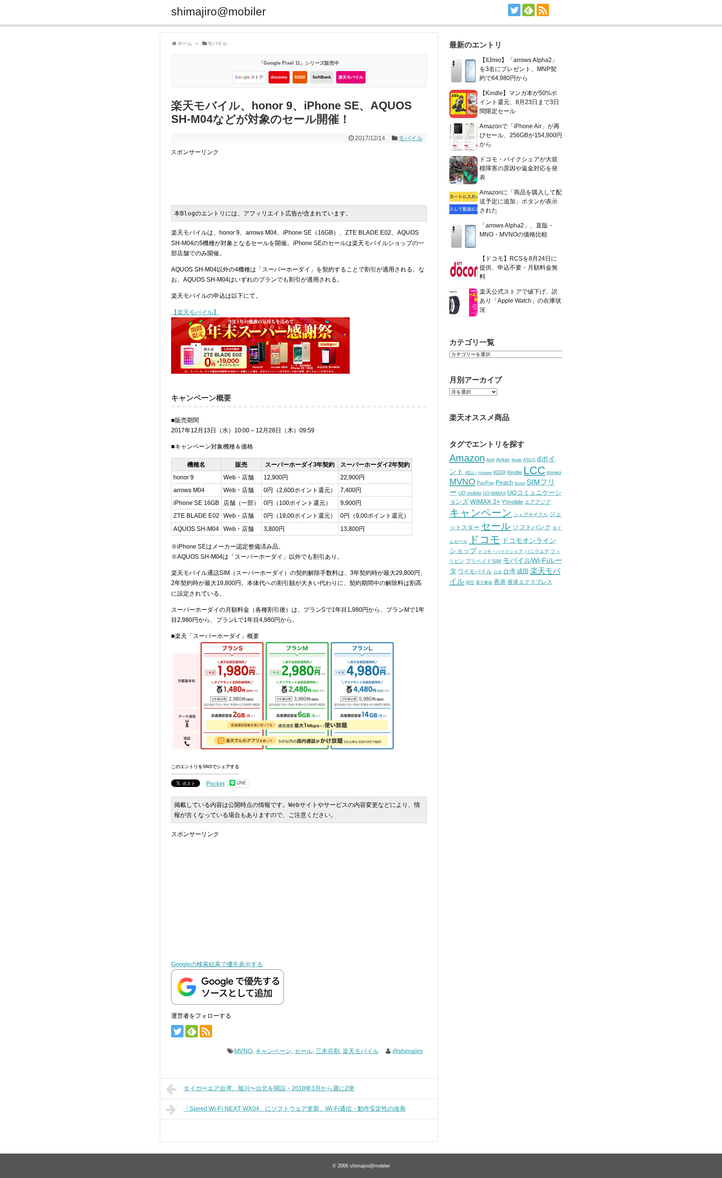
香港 (500, 582)
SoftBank (321, 77)
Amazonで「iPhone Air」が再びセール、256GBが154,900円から (520, 135)
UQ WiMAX (494, 493)
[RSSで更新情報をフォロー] (543, 10)
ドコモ (485, 539)
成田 (523, 571)
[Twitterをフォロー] (514, 10)
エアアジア (538, 502)
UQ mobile (469, 493)
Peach (504, 482)
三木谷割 (327, 1051)
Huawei (485, 472)
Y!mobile (512, 502)
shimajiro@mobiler (218, 11)
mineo (554, 472)
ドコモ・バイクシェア (500, 551)
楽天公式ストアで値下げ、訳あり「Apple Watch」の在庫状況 (520, 300)
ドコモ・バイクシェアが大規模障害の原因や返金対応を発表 (518, 168)
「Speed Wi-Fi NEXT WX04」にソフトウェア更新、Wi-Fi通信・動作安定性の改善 (295, 1108)
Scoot (519, 483)
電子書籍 (484, 582)
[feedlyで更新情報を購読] (528, 10)
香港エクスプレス (529, 582)
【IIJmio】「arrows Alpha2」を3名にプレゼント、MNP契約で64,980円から (518, 69)
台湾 (509, 571)
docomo (279, 77)
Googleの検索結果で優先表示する (217, 964)
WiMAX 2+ (485, 501)
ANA (490, 460)
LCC (534, 470)
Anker (503, 459)
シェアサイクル (531, 514)
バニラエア (537, 551)
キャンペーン (273, 1051)
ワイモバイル (475, 571)
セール (303, 1051)
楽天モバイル (350, 77)
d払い (471, 472)
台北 (497, 572)
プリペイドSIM (483, 561)
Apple (516, 460)
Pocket (215, 784)
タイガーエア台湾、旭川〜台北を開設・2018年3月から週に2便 (269, 1088)
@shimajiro (407, 1051)
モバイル (411, 138)
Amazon (467, 458)
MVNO (243, 1051)
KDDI (300, 77)
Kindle (514, 472)
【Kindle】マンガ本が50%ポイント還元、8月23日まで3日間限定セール (519, 102)
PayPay (485, 483)
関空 (470, 582)
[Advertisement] (307, 174)
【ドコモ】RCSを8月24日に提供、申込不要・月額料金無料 (518, 267)
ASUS (529, 459)
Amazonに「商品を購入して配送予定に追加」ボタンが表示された (520, 201)
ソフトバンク (532, 527)
